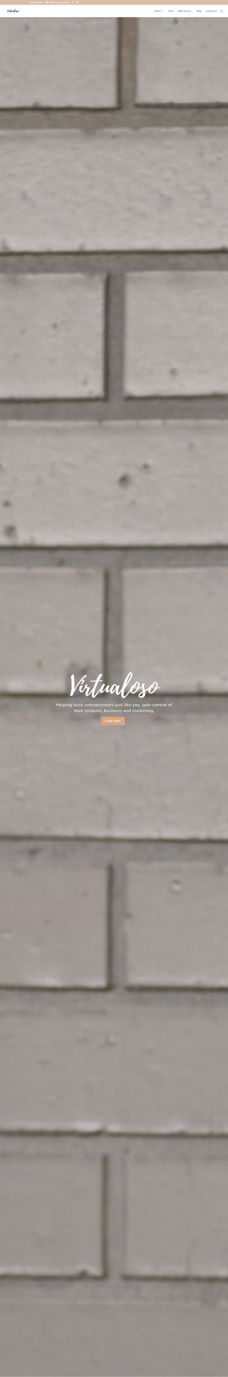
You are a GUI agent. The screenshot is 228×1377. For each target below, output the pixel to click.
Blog (199, 11)
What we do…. (185, 11)
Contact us (211, 11)
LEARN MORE (113, 721)
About (157, 11)
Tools (171, 11)
